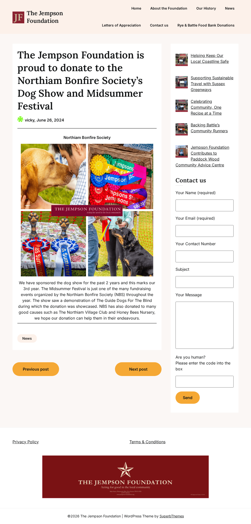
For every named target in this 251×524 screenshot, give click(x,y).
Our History (206, 8)
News (230, 8)
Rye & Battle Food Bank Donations (206, 25)
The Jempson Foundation (45, 17)
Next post (138, 369)
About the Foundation (168, 8)
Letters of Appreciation (121, 25)
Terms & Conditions (147, 441)
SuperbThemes (172, 516)
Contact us (159, 25)
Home (136, 8)
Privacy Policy (26, 441)
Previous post (36, 369)
